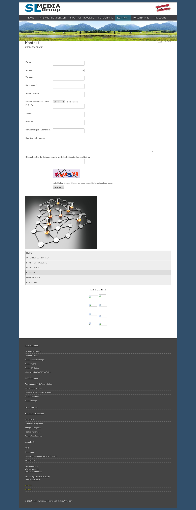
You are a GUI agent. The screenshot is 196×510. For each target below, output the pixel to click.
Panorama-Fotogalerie (34, 424)
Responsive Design (32, 351)
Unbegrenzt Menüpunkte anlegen (38, 392)
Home (30, 17)
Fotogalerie (29, 419)
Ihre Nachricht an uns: (35, 138)
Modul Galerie (30, 364)
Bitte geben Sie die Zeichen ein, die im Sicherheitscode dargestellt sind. (58, 157)
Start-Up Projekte (82, 17)
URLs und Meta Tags (33, 388)
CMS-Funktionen (31, 346)
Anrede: (30, 70)
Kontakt (123, 17)
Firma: (28, 62)
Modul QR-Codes (32, 368)
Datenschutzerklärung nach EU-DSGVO (40, 456)
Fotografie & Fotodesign (34, 414)
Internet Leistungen (52, 17)
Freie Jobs (160, 17)
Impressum (29, 452)
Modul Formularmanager (34, 360)
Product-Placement (32, 432)
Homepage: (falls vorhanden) (39, 130)
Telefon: (30, 113)
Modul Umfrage (31, 401)
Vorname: (30, 77)
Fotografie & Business (33, 436)
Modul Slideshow (32, 397)
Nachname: (31, 85)
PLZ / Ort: (30, 105)
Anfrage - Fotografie (33, 428)
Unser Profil (141, 17)
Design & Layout (31, 356)
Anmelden (68, 501)
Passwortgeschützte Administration (38, 384)
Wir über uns (30, 460)
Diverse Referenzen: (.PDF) (37, 102)
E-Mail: (29, 122)
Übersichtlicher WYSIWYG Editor (38, 372)
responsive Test (31, 408)
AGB (27, 448)
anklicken (35, 479)
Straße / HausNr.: (34, 93)
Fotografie (105, 17)
